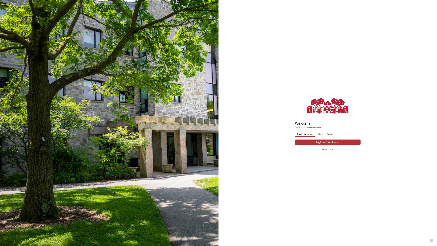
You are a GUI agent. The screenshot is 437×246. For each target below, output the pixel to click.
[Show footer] (431, 240)
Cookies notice (327, 149)
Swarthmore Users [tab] (305, 134)
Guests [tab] (330, 134)
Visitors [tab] (320, 134)
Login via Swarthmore (327, 142)
